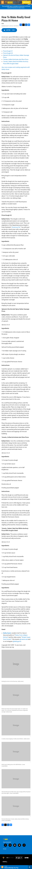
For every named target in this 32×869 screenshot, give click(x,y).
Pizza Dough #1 (8, 51)
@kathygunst (17, 641)
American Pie (16, 227)
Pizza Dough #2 (8, 53)
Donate (27, 2)
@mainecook (24, 639)
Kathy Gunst (7, 633)
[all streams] (30, 867)
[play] (2, 867)
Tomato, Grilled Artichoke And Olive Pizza (15, 59)
